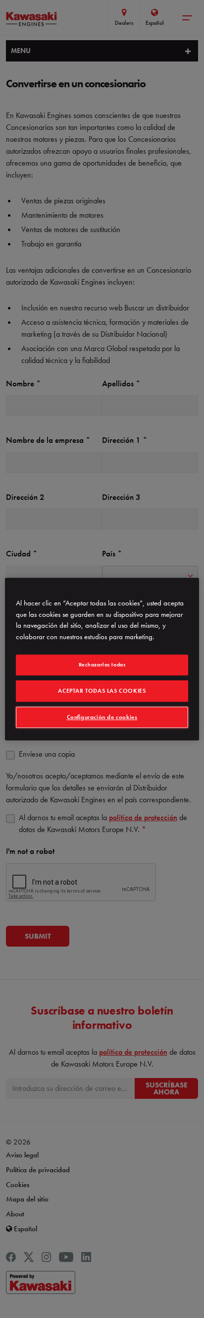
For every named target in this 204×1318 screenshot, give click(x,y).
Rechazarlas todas (102, 664)
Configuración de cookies (102, 717)
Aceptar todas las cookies (102, 691)
